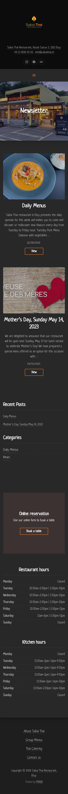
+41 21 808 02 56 (23, 52)
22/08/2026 (33, 242)
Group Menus (34, 740)
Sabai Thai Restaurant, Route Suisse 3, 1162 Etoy (34, 47)
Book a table (34, 531)
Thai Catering (34, 749)
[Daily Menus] (34, 176)
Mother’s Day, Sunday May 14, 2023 (23, 424)
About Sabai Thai (34, 731)
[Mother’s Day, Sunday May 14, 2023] (34, 290)
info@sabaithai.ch (44, 52)
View (34, 251)
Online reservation (34, 514)
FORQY (39, 782)
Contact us (34, 758)
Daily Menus (34, 206)
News (6, 457)
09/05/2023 (33, 363)
